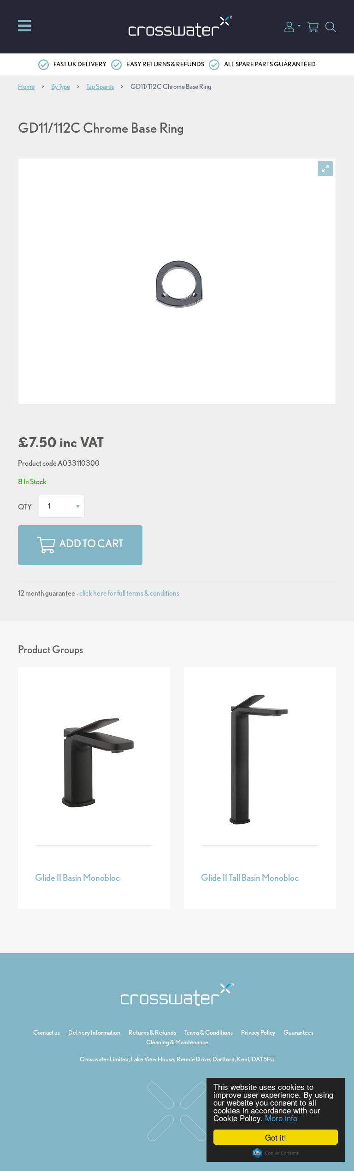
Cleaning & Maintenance (177, 1042)
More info (281, 1118)
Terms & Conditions (208, 1032)
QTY (25, 507)
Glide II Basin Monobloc (77, 877)
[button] (292, 26)
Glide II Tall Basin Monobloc (250, 877)
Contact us (46, 1032)
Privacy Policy (258, 1032)
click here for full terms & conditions (129, 593)
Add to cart (91, 544)
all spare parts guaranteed (270, 64)
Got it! (275, 1137)
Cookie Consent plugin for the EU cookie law (276, 1153)
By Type (60, 86)
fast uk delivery (79, 64)
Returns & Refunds (152, 1032)
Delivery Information (94, 1032)
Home (26, 86)
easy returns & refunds (165, 64)
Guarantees (298, 1032)
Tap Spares (100, 86)
